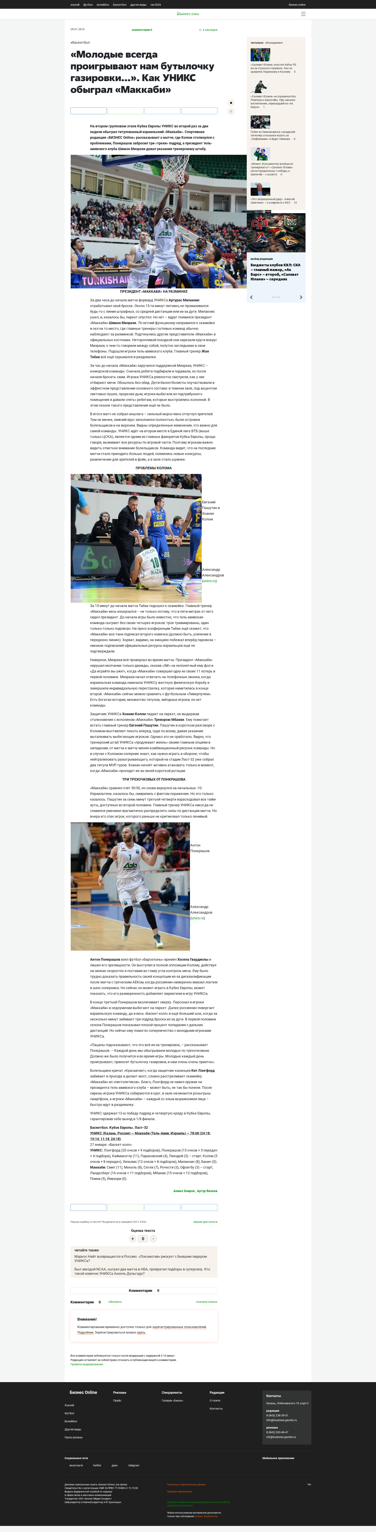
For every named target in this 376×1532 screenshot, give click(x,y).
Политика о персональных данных (186, 1484)
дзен (114, 1465)
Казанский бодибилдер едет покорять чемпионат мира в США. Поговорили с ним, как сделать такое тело (275, 274)
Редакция (217, 1392)
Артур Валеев (207, 1191)
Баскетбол (120, 4)
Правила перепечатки (179, 1491)
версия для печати (205, 1221)
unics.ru (209, 581)
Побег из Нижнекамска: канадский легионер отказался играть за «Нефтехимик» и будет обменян (273, 135)
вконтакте (76, 1465)
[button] (251, 297)
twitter (97, 1465)
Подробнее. (85, 1332)
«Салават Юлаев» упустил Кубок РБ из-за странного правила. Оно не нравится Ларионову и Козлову (273, 68)
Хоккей (75, 4)
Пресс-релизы (74, 1437)
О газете (215, 1400)
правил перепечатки (206, 1516)
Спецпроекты (172, 1392)
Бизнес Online (83, 1392)
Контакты (216, 1408)
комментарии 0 (142, 30)
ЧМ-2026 (155, 4)
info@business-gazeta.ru (281, 1420)
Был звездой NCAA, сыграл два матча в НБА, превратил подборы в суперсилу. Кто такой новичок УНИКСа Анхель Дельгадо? (142, 1271)
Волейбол (103, 4)
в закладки (209, 30)
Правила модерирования (86, 1364)
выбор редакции (262, 258)
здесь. (141, 1332)
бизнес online (297, 4)
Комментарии (144, 1290)
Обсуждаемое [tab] (274, 42)
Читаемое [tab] (257, 42)
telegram (133, 1465)
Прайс (117, 1400)
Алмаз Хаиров (184, 1191)
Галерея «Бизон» (172, 1400)
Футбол (88, 4)
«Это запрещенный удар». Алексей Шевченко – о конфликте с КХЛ (273, 201)
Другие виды (138, 4)
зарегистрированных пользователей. (179, 1327)
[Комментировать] (231, 103)
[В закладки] (231, 111)
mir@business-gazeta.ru (281, 1437)
